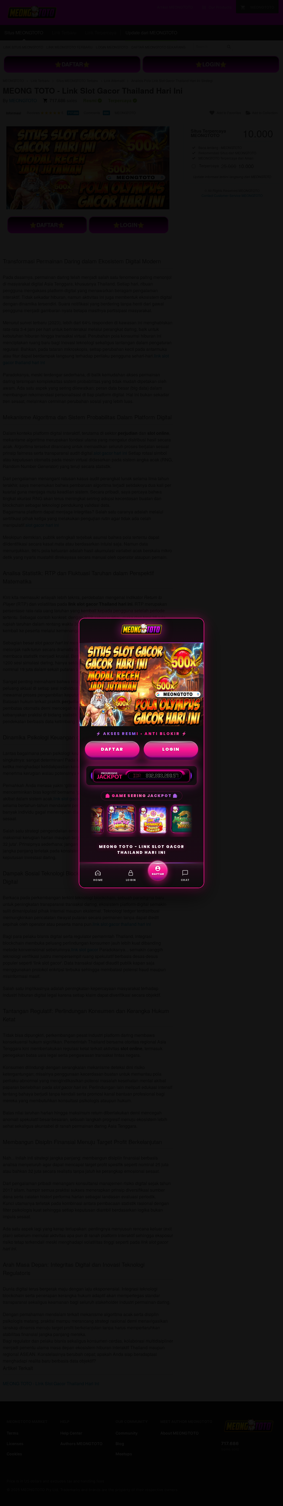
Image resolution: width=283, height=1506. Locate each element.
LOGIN (171, 749)
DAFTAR (112, 749)
